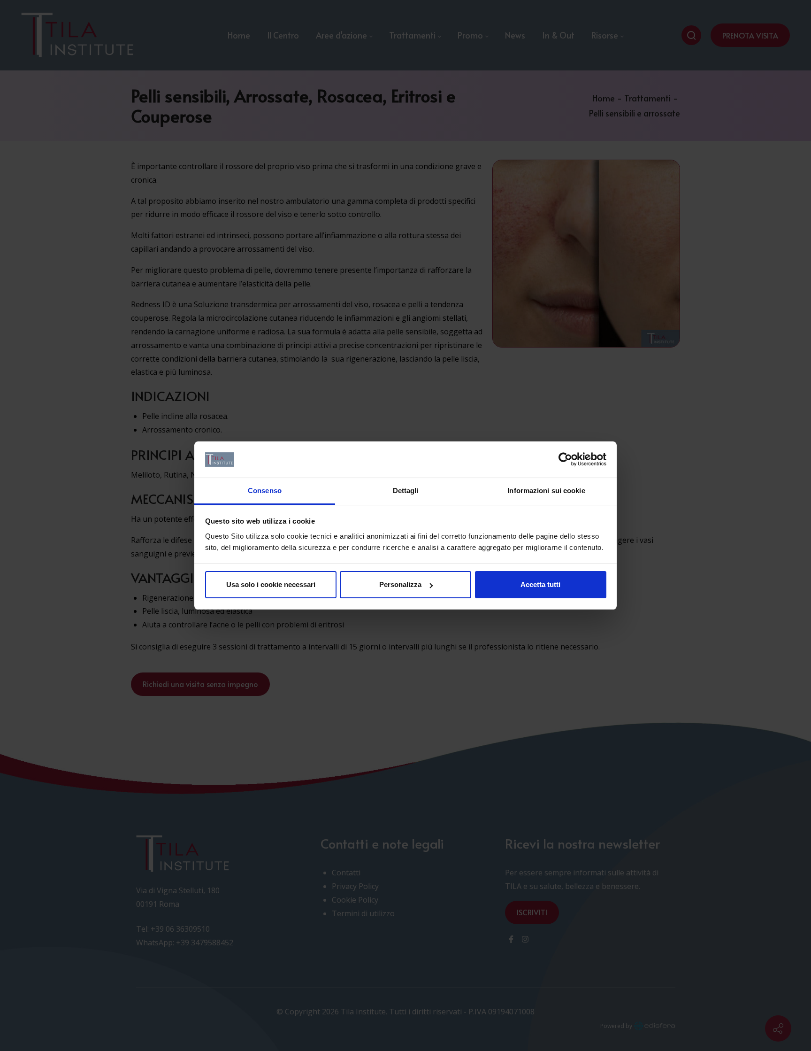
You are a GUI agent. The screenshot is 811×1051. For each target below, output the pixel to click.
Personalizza (400, 584)
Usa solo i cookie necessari (270, 584)
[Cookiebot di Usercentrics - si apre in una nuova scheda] (565, 460)
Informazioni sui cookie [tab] (546, 491)
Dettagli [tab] (406, 491)
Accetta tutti (540, 584)
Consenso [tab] (265, 491)
